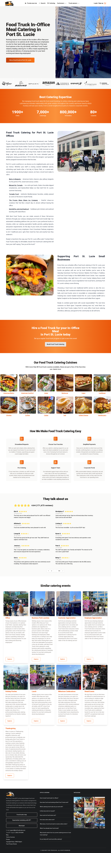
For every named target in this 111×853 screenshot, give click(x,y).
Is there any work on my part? (47, 811)
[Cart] (104, 3)
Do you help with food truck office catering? (51, 839)
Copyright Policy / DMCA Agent (14, 841)
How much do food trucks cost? (48, 815)
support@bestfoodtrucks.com (17, 830)
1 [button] (48, 570)
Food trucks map (22, 814)
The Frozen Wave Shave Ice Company (23, 200)
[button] (62, 570)
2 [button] (51, 570)
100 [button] (59, 570)
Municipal (22, 825)
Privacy (8, 839)
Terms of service (10, 837)
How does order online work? (47, 819)
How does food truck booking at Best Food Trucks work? (54, 802)
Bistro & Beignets (15, 179)
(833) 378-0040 (19, 832)
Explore (9, 659)
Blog (7, 834)
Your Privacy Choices (11, 844)
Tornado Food (14, 194)
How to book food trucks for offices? (49, 798)
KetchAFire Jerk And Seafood (19, 209)
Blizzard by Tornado (16, 185)
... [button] (55, 570)
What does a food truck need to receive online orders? (53, 824)
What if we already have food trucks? (49, 828)
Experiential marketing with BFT (21, 820)
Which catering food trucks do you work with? (51, 806)
